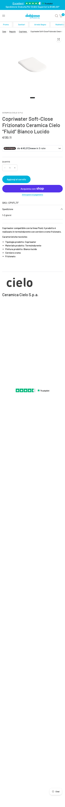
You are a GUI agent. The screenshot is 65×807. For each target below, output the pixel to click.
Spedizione (7, 209)
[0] (61, 16)
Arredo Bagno (40, 24)
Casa (4, 31)
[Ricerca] (56, 16)
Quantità (6, 161)
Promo (6, 24)
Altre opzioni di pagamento (32, 194)
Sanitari (21, 24)
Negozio (12, 31)
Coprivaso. (23, 31)
